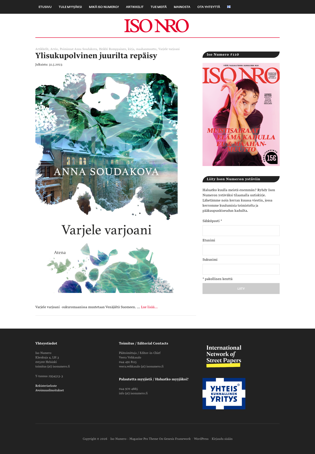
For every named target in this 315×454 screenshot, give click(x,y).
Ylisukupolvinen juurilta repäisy (96, 55)
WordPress (201, 439)
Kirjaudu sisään (222, 439)
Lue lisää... (149, 307)
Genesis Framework (177, 439)
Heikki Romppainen (112, 49)
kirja (131, 49)
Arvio (54, 49)
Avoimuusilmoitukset (49, 390)
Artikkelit (41, 49)
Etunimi (208, 240)
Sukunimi (210, 259)
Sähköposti (212, 221)
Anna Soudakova (85, 49)
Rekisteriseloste (46, 386)
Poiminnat (67, 49)
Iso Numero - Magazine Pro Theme (134, 439)
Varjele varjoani (169, 49)
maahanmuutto (146, 49)
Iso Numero (157, 25)
